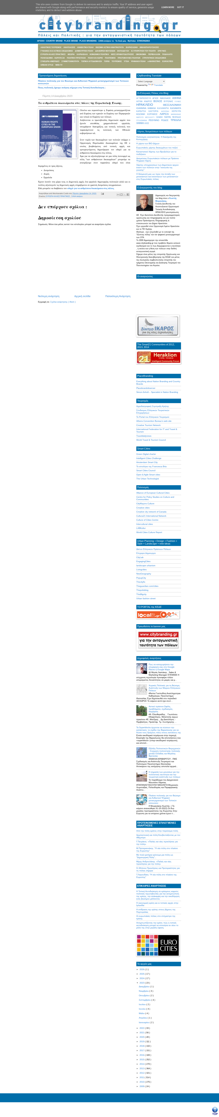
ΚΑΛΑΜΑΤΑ (175, 108)
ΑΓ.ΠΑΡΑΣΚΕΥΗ (144, 98)
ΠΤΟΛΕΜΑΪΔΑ (142, 120)
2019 (142, 1041)
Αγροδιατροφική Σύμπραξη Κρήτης (152, 406)
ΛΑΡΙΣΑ (165, 114)
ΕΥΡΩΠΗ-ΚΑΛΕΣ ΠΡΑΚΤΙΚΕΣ (58, 196)
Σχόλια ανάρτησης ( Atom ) (63, 302)
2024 (142, 978)
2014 (142, 1064)
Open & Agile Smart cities (148, 474)
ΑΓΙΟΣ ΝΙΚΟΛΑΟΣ (162, 98)
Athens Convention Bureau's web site (153, 421)
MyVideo (132, 41)
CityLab (139, 557)
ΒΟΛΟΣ (158, 101)
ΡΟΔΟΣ (166, 120)
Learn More (167, 7)
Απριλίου (143, 1018)
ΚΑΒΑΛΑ (152, 108)
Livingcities (141, 569)
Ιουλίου (142, 1004)
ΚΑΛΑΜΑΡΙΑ (163, 108)
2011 (142, 1077)
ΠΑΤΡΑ (168, 117)
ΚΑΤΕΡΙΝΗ (166, 111)
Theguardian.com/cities (147, 586)
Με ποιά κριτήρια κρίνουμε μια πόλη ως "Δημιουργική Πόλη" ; (154, 856)
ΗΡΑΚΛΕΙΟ (149, 105)
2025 (142, 974)
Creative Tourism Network (148, 425)
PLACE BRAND (71, 41)
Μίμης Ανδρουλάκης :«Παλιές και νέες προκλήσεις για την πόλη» (153, 862)
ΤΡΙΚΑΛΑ (176, 120)
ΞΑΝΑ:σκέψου (77, 196)
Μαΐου (142, 1013)
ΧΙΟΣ (146, 123)
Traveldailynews (143, 436)
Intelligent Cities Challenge (148, 458)
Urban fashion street (146, 598)
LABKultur (141, 528)
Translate (158, 85)
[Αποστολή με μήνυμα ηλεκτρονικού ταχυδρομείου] (118, 194)
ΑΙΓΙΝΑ (140, 101)
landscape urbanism (145, 565)
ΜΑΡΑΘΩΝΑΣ (176, 114)
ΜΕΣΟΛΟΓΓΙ (150, 117)
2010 (142, 1082)
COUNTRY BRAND (54, 41)
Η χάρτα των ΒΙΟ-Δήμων (147, 143)
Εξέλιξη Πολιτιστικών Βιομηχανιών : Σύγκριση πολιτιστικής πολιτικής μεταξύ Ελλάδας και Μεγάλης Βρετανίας (164, 752)
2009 (142, 1086)
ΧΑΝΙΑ (140, 123)
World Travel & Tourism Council (151, 440)
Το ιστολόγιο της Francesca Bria (151, 466)
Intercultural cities (144, 524)
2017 (142, 1050)
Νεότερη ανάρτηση (48, 296)
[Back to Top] (215, 1111)
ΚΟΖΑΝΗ (141, 114)
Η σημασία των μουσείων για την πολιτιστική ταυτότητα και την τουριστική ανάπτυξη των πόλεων (164, 774)
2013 (142, 1068)
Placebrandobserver (145, 388)
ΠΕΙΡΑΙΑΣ (176, 117)
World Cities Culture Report (149, 532)
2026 (142, 969)
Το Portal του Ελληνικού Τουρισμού (152, 417)
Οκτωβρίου (144, 995)
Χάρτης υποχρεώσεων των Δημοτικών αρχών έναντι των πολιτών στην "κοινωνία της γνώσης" (157, 167)
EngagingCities (143, 561)
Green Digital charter (146, 454)
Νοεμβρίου (144, 991)
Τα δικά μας (120, 41)
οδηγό (70, 188)
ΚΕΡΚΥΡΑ (176, 111)
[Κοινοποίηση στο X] (124, 194)
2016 (142, 1055)
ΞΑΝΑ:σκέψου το (106, 41)
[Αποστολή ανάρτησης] (102, 193)
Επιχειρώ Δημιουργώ (146, 553)
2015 (142, 1059)
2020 (142, 1037)
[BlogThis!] (121, 194)
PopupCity (141, 578)
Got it (180, 7)
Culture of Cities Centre (147, 520)
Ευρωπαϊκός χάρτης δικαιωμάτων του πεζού (157, 147)
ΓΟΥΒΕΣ (178, 101)
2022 (142, 1028)
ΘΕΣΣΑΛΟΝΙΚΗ (172, 105)
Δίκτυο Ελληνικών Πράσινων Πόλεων (153, 549)
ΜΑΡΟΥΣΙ (140, 117)
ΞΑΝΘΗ (160, 117)
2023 (142, 983)
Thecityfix (140, 582)
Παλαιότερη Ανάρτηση (117, 296)
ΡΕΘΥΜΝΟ (155, 120)
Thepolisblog (142, 590)
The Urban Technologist (147, 478)
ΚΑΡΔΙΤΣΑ (142, 111)
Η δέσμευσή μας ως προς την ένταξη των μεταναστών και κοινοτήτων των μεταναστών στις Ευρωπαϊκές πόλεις (157, 176)
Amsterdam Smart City (147, 462)
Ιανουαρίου (144, 1022)
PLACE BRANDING (88, 41)
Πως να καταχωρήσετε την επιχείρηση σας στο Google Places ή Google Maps (161, 667)
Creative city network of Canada (151, 512)
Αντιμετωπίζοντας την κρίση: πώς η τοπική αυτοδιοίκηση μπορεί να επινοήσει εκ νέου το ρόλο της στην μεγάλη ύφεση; (157, 925)
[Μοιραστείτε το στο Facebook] (127, 194)
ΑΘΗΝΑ (176, 98)
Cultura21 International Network (151, 516)
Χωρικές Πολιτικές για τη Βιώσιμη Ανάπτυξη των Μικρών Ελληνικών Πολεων (164, 688)
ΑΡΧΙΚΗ (40, 41)
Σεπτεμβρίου (145, 1000)
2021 (142, 1032)
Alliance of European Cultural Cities (153, 493)
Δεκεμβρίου (144, 986)
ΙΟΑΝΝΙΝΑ (142, 108)
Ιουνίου (142, 1009)
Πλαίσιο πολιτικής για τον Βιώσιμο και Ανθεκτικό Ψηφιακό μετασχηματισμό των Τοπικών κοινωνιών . (164, 799)
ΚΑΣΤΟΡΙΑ (155, 111)
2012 (142, 1073)
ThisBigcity (141, 594)
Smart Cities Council (145, 470)
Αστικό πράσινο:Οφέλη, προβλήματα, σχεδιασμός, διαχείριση (161, 709)
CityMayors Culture (145, 503)
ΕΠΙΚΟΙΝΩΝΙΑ (143, 41)
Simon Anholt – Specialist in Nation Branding (157, 392)
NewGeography (143, 574)
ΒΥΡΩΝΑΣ (169, 101)
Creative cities (143, 508)
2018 (142, 1046)
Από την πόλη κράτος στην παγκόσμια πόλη (157, 831)
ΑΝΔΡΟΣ (148, 101)
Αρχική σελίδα (82, 296)
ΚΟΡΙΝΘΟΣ (153, 114)
